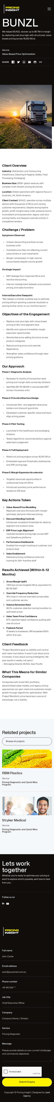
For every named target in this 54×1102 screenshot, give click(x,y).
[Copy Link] (40, 62)
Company (7, 1013)
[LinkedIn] (24, 62)
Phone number (9, 982)
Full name (7, 951)
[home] (12, 9)
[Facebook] (13, 62)
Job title (6, 997)
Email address (9, 966)
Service (6, 1028)
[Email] (29, 62)
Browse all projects (15, 741)
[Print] (35, 62)
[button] (48, 9)
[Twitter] (18, 62)
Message (7, 1044)
